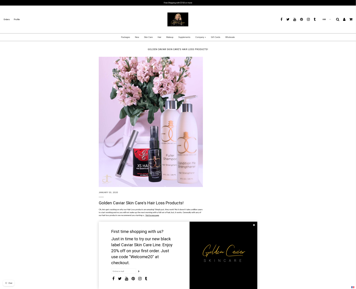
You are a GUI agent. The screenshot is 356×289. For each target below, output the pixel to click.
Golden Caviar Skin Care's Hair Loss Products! (141, 202)
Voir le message (152, 215)
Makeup (169, 37)
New (137, 37)
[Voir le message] (151, 122)
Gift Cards (215, 37)
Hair (159, 37)
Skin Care (148, 37)
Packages (125, 37)
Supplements (184, 37)
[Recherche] (336, 19)
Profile (17, 19)
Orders (7, 19)
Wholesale (230, 37)
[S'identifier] (342, 19)
